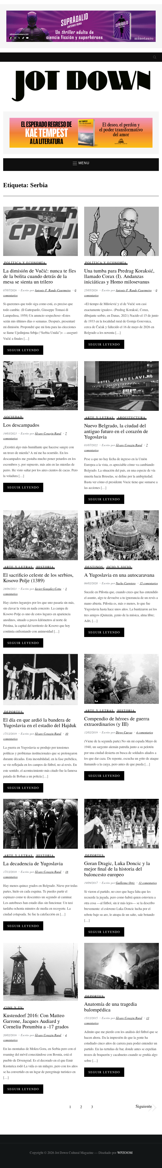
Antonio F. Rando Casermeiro (53, 290)
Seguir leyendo (23, 350)
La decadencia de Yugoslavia (33, 863)
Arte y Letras (99, 417)
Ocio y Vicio (119, 567)
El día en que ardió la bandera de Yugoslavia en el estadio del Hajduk (39, 722)
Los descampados (21, 424)
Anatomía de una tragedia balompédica (110, 1006)
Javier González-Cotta (48, 589)
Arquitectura (131, 417)
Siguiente (144, 1106)
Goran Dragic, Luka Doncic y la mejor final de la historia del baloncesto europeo (117, 869)
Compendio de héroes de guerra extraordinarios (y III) (116, 721)
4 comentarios (144, 732)
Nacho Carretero (126, 583)
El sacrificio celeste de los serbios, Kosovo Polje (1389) (38, 577)
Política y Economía (25, 263)
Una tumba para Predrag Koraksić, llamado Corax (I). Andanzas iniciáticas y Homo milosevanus (119, 276)
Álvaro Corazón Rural (48, 433)
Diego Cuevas (124, 732)
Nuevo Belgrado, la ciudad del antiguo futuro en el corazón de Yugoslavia (116, 431)
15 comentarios (149, 583)
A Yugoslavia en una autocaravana (119, 574)
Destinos (94, 567)
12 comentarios (148, 883)
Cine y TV (13, 1008)
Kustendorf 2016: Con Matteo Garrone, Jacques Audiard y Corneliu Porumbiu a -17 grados (36, 1021)
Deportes (13, 712)
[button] (81, 163)
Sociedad (13, 417)
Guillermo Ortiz (125, 883)
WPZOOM (124, 1152)
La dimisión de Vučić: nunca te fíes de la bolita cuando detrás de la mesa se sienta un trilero (39, 276)
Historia (45, 567)
